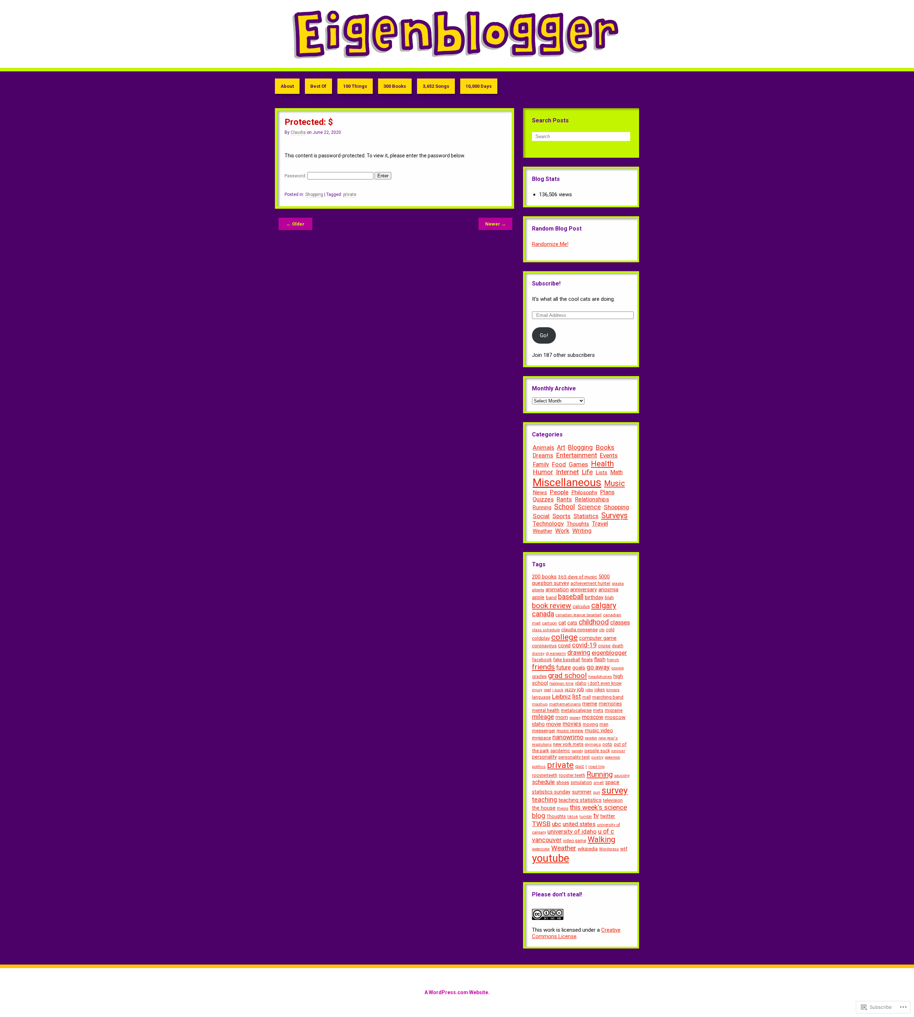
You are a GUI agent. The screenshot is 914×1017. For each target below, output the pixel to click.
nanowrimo (567, 737)
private (349, 194)
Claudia (298, 132)
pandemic (560, 750)
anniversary (583, 589)
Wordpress (609, 848)
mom (562, 717)
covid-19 (584, 645)
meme (589, 703)
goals (578, 667)
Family (541, 464)
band (551, 597)
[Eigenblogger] (457, 34)
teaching (544, 799)
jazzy (570, 689)
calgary (603, 605)
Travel (600, 523)
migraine (614, 710)
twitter (607, 816)
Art (561, 447)
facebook (542, 659)
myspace (541, 737)
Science (589, 507)
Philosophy (584, 492)
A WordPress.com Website (456, 992)
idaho (580, 683)
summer (582, 792)
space (612, 782)
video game (574, 840)
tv (596, 816)
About (287, 86)
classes (620, 622)
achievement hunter (591, 583)
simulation (581, 782)
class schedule (546, 629)
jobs (589, 689)
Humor (543, 472)
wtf (623, 848)
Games (578, 464)
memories (610, 704)
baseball (570, 597)
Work (562, 530)
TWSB (541, 824)
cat (562, 622)
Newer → (495, 224)
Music (614, 483)
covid (564, 645)
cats (572, 623)
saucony (621, 775)
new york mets (568, 744)
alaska (618, 583)
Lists (601, 472)
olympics (593, 744)
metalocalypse (576, 710)
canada (543, 614)
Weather (542, 531)
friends (543, 667)
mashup (540, 704)
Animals (543, 447)
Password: (296, 175)
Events (609, 455)
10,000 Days (479, 86)
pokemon (612, 757)
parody (577, 751)
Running (542, 507)
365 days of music (577, 577)
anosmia (608, 589)
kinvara (612, 690)
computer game (598, 638)
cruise (604, 645)
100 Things (355, 86)
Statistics (585, 516)
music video (599, 731)
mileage (543, 716)
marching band (607, 697)
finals (587, 659)
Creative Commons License (576, 933)
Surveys (614, 515)
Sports (561, 516)
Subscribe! (546, 283)
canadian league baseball (579, 615)
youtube (550, 858)
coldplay (541, 638)
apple (538, 597)
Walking (601, 839)
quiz (579, 766)
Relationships (592, 499)
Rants (564, 499)
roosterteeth (544, 775)
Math (616, 472)
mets (598, 710)
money (575, 717)
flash (600, 659)
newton (591, 738)
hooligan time (561, 683)
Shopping (314, 194)
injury (537, 690)
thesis (562, 808)
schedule (543, 782)
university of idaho (572, 831)
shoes (562, 782)
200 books (544, 576)
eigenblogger (609, 652)
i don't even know (605, 683)
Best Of (318, 86)
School (564, 507)
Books (605, 447)
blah (609, 597)
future (563, 667)
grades (539, 676)
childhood (594, 622)
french (613, 659)
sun (596, 792)
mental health (545, 710)
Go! (544, 335)
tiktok (572, 816)
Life (587, 472)
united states (579, 824)
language (541, 697)
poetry (597, 757)
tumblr (585, 816)
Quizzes (543, 499)
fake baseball (566, 659)
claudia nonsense (579, 629)
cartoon (549, 623)
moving (590, 724)
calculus (581, 606)
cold (610, 629)
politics (539, 766)
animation (557, 589)
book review (551, 605)
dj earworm (556, 653)
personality (544, 757)
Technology (548, 523)
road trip (596, 766)
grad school (567, 675)
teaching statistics (580, 800)
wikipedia (588, 848)
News (540, 492)
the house (544, 808)
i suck (557, 690)
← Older (295, 224)
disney (538, 653)
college (564, 637)
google (617, 668)
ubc (556, 824)
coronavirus (544, 645)
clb (601, 629)
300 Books (394, 86)
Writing (582, 530)
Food (559, 464)
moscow (592, 717)
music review (570, 730)
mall (586, 697)
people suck (597, 750)
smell (598, 782)
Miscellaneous (567, 482)
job (580, 689)
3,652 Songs (436, 86)
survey (615, 790)
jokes (599, 689)
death (617, 645)
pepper (618, 751)
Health (602, 463)
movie (553, 724)
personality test (574, 757)
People (559, 492)
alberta (538, 589)
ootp (607, 744)
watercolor (541, 849)
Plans (607, 492)
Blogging (580, 447)
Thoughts (578, 524)
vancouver (547, 840)
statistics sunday (551, 792)
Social (541, 516)
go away (598, 667)
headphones (600, 676)
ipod (547, 690)
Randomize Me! (550, 244)
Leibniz (561, 696)
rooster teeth (572, 775)
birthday (594, 597)
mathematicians (565, 704)
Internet (567, 472)
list (576, 696)
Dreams (543, 455)
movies (572, 723)
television (613, 800)
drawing (578, 652)
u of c (606, 831)
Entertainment (576, 455)
